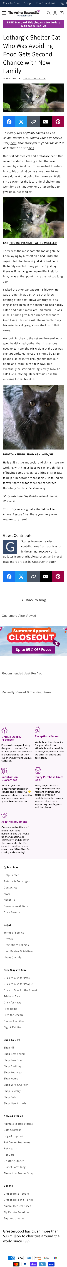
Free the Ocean (13, 1014)
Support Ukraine (14, 1218)
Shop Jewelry (12, 1091)
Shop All (9, 1047)
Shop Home (11, 1078)
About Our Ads (12, 957)
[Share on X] (21, 121)
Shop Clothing (12, 1066)
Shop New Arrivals (15, 1103)
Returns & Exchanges (17, 881)
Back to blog (36, 600)
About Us (9, 900)
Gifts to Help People (16, 1193)
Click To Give (11, 3)
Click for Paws (12, 1002)
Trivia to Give (12, 996)
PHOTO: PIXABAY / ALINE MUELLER (33, 243)
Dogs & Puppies (13, 1136)
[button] (49, 13)
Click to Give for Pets (17, 977)
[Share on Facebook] (9, 121)
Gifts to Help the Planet (18, 1199)
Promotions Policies (16, 945)
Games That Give (14, 1021)
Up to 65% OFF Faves (33, 649)
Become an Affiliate (16, 906)
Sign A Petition (13, 1027)
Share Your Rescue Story (19, 1173)
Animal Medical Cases (17, 1206)
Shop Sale (10, 1097)
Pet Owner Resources (17, 1142)
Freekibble (10, 1008)
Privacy (8, 939)
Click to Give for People (18, 984)
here (13, 143)
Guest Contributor (34, 78)
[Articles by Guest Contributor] (10, 546)
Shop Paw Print (13, 1060)
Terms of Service (14, 932)
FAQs (7, 893)
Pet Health (10, 1148)
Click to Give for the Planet (20, 990)
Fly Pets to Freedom (16, 1212)
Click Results (12, 912)
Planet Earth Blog (15, 1167)
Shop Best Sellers (14, 1053)
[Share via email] (46, 121)
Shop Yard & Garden (16, 1084)
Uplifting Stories (14, 1161)
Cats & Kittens (12, 1129)
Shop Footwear (13, 1072)
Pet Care (9, 1154)
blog (31, 148)
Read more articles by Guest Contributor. (30, 562)
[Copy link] (33, 121)
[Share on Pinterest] (58, 121)
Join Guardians (45, 3)
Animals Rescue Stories (18, 1123)
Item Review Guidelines (18, 951)
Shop (27, 3)
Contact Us (10, 887)
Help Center (11, 875)
